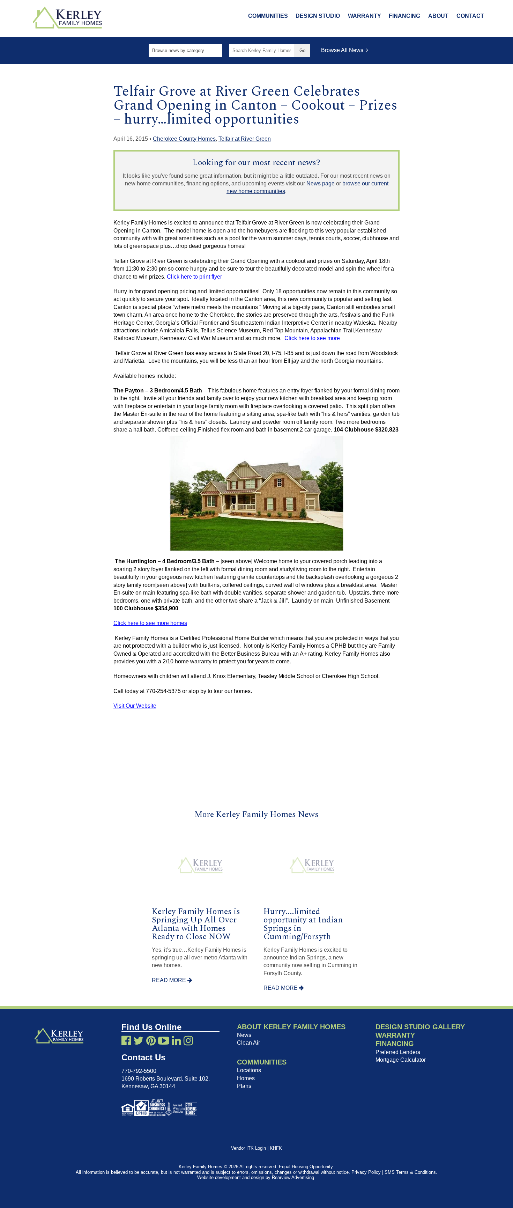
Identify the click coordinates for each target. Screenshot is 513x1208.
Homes (246, 1078)
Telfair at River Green (244, 139)
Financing (404, 16)
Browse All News (343, 50)
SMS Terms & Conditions (410, 1172)
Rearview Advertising (293, 1177)
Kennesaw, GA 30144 (148, 1086)
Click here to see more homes (150, 623)
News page (320, 183)
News (244, 1035)
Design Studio (318, 16)
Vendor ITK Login (248, 1148)
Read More (169, 980)
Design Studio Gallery (420, 1027)
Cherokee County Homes (184, 139)
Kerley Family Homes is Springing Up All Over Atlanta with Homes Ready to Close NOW (196, 924)
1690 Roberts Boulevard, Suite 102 (164, 1079)
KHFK (276, 1148)
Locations (249, 1070)
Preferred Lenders (398, 1052)
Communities (268, 16)
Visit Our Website (134, 706)
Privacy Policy (366, 1172)
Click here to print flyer (193, 277)
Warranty (364, 16)
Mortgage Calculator (401, 1060)
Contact (470, 16)
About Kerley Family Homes (291, 1027)
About (438, 16)
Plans (244, 1086)
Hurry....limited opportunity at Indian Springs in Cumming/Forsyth (303, 924)
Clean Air (248, 1043)
